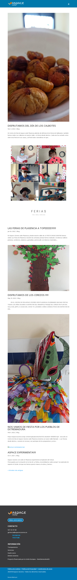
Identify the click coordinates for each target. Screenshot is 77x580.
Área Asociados (15, 520)
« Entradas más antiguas (15, 470)
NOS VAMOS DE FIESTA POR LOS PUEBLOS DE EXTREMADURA (34, 428)
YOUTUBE (16, 538)
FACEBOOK (16, 535)
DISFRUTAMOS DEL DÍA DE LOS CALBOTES (32, 125)
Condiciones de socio (45, 569)
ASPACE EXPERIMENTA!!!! (22, 452)
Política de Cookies (14, 569)
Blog (18, 129)
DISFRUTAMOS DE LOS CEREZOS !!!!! (28, 295)
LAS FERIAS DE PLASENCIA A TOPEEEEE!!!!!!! (32, 228)
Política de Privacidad (29, 569)
